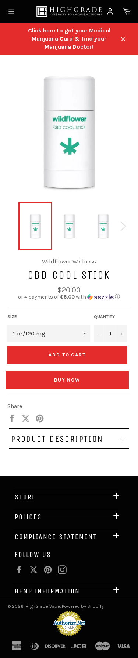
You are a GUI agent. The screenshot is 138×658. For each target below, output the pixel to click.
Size (12, 316)
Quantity (104, 316)
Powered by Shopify (83, 606)
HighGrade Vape (43, 606)
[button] (69, 297)
